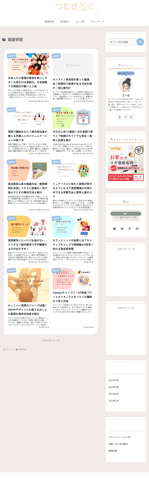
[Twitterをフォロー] (122, 228)
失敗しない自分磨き (118, 443)
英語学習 (113, 450)
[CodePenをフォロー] (131, 117)
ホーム (49, 479)
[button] (140, 42)
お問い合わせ (85, 479)
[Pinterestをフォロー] (125, 117)
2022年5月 (114, 380)
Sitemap (98, 479)
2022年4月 (114, 386)
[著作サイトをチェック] (119, 117)
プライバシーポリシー (66, 479)
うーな (126, 95)
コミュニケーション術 (119, 437)
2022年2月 (114, 400)
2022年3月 (114, 393)
